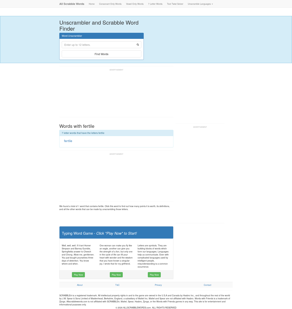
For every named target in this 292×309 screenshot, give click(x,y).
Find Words (101, 54)
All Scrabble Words (71, 4)
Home (92, 3)
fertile (68, 140)
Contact (207, 284)
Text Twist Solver (175, 3)
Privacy (158, 284)
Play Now (78, 274)
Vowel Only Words (135, 3)
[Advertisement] (114, 94)
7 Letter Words (155, 3)
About (80, 284)
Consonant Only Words (110, 3)
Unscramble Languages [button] (199, 3)
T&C (117, 284)
